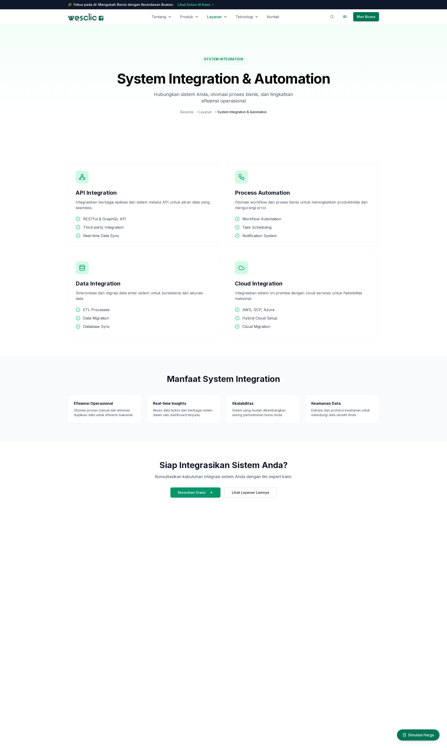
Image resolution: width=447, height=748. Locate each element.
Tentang (159, 16)
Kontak (273, 16)
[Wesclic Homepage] (85, 16)
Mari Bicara (366, 17)
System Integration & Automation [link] (242, 112)
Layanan (214, 16)
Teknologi (244, 16)
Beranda (186, 112)
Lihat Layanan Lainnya (250, 492)
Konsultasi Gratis (192, 492)
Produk (186, 16)
